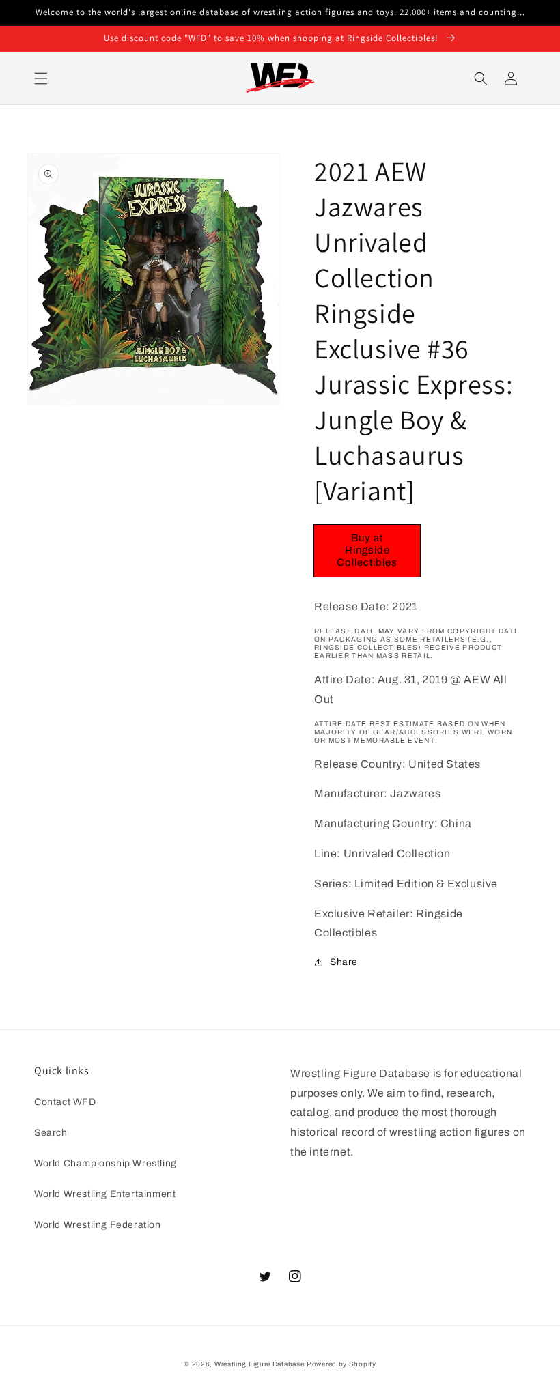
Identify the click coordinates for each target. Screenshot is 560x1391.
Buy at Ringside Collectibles (367, 550)
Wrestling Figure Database (259, 1364)
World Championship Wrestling (105, 1163)
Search (51, 1133)
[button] (41, 78)
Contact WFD (65, 1102)
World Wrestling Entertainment (105, 1194)
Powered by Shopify (341, 1364)
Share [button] (344, 962)
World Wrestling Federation (97, 1225)
